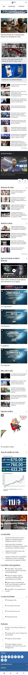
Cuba (4, 6)
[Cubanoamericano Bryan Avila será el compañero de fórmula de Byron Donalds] (5, 122)
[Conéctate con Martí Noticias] (14, 71)
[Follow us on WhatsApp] (15, 656)
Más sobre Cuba (7, 371)
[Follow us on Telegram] (8, 656)
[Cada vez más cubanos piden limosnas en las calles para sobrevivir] (5, 404)
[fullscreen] (25, 276)
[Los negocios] (14, 356)
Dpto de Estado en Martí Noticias (10, 259)
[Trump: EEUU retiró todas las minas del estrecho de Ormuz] (5, 108)
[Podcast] (17, 673)
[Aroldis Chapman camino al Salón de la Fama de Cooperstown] (14, 164)
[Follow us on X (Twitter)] (5, 656)
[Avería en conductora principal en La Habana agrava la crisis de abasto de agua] (5, 397)
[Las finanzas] (14, 316)
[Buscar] (24, 673)
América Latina (6, 223)
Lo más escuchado (8, 597)
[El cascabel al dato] (14, 429)
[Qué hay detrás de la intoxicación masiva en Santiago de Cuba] (14, 25)
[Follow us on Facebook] (2, 656)
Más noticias (24, 219)
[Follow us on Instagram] (18, 656)
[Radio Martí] (11, 673)
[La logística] (14, 336)
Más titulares (24, 148)
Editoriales (21, 6)
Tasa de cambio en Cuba (10, 452)
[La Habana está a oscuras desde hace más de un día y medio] (5, 376)
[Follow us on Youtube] (12, 656)
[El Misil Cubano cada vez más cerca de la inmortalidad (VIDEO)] (5, 192)
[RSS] (22, 656)
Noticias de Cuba (7, 187)
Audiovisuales (11, 6)
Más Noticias (24, 254)
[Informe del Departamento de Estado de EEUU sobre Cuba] (14, 50)
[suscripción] (5, 660)
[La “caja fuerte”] (14, 297)
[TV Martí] (4, 673)
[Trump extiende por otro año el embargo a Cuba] (5, 86)
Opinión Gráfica (7, 411)
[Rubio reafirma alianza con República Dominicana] (5, 249)
